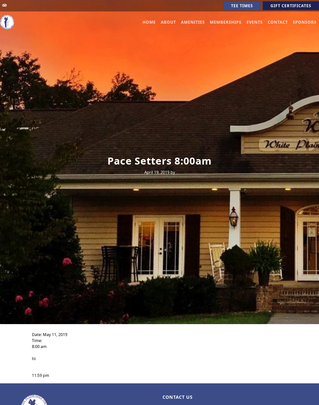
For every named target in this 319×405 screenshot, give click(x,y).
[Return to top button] (309, 374)
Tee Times (242, 5)
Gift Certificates (290, 5)
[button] (168, 22)
